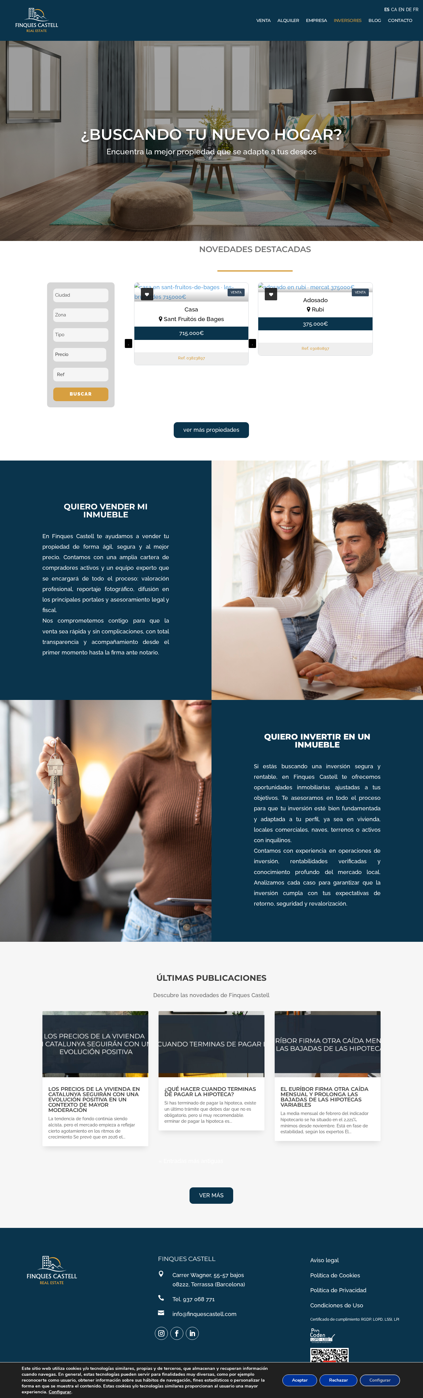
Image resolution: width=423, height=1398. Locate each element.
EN (401, 9)
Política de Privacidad (338, 1290)
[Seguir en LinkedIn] (192, 1333)
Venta (263, 20)
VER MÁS (211, 1195)
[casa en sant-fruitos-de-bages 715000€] (191, 292)
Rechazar (338, 1380)
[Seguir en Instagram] (161, 1333)
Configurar (60, 1392)
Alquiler (288, 20)
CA (394, 9)
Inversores (348, 20)
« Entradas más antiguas (191, 1161)
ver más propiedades (211, 430)
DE (409, 9)
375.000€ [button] (315, 323)
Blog (374, 20)
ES (387, 9)
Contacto (400, 20)
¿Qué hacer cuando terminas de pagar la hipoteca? (210, 1091)
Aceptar (299, 1380)
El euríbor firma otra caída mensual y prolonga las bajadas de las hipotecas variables (324, 1097)
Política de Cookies (335, 1275)
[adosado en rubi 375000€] (315, 287)
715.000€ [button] (191, 333)
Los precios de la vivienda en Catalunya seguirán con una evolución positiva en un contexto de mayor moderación (94, 1099)
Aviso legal (324, 1260)
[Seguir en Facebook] (176, 1333)
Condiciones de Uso (336, 1305)
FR (415, 9)
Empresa (316, 20)
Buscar (81, 394)
